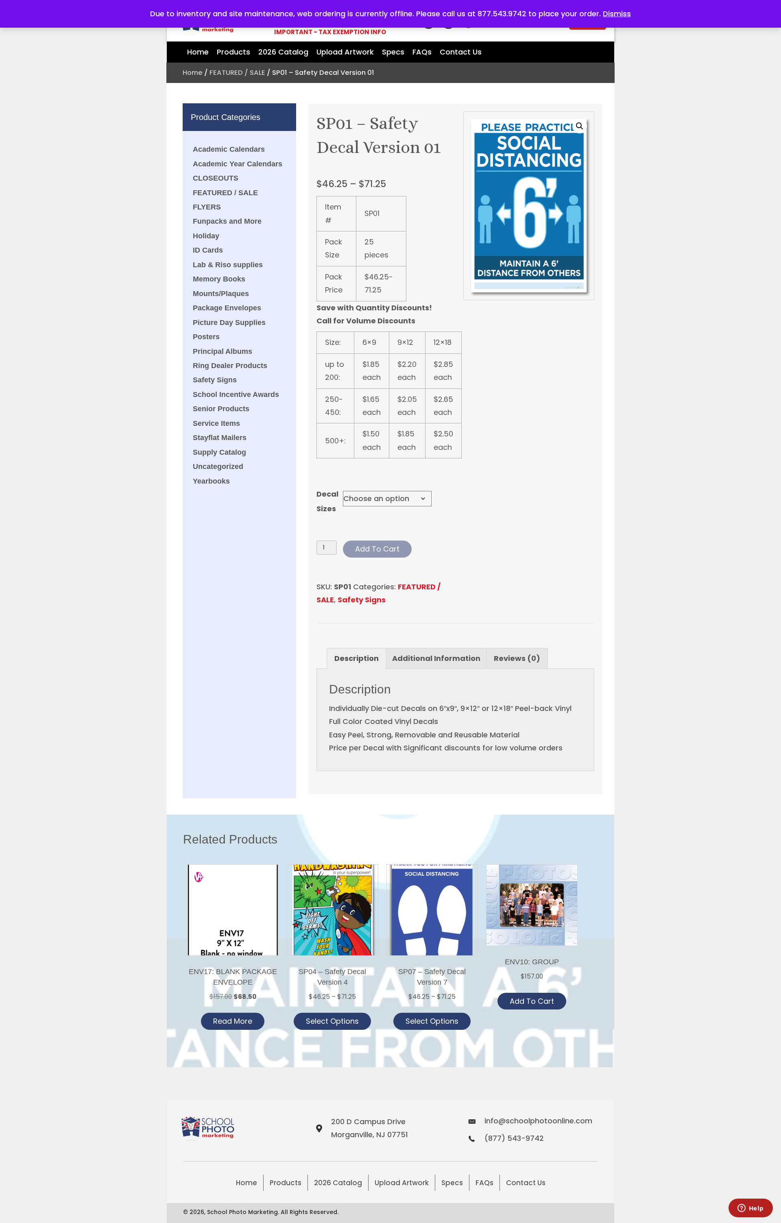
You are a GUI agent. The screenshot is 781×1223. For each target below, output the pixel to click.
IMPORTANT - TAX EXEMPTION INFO (330, 32)
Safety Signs (362, 600)
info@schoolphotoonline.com (538, 1121)
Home (193, 72)
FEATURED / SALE (237, 72)
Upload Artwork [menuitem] (402, 1183)
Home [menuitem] (246, 1183)
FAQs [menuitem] (484, 1183)
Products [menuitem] (285, 1183)
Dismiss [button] (617, 14)
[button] (579, 126)
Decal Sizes (327, 501)
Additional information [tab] (436, 658)
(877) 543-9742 (514, 1138)
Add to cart (377, 549)
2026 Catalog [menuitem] (338, 1183)
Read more (232, 1021)
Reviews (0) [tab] (517, 658)
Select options (332, 1021)
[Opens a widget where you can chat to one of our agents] (750, 1209)
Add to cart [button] (532, 1001)
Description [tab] (356, 658)
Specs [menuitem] (452, 1183)
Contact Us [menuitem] (525, 1183)
